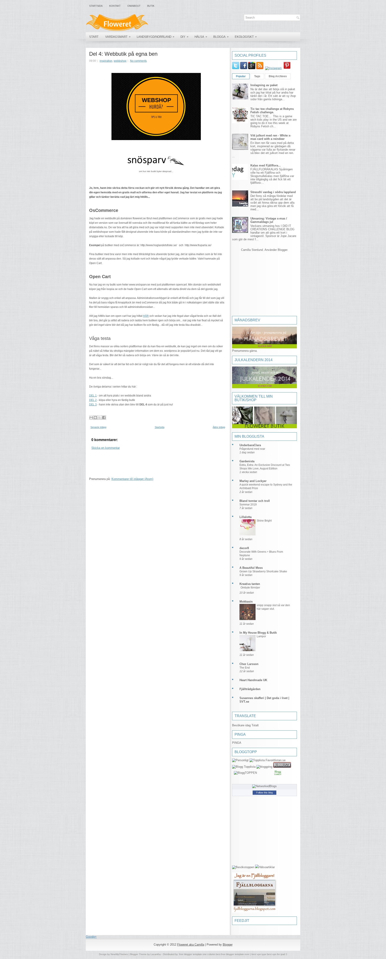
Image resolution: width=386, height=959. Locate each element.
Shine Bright (264, 520)
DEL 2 (93, 400)
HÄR (146, 316)
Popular (241, 76)
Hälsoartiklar (267, 867)
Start (94, 36)
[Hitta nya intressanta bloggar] (243, 867)
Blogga (221, 36)
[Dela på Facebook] (104, 417)
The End (244, 667)
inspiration (106, 60)
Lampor (261, 636)
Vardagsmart (117, 36)
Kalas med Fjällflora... (265, 165)
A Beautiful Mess (251, 567)
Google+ (91, 936)
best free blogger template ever (232, 954)
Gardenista (246, 461)
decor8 (244, 548)
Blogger (282, 249)
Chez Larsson (248, 664)
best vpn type (259, 954)
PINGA (236, 742)
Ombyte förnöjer (250, 587)
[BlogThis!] (95, 417)
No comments (138, 60)
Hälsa (201, 36)
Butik (150, 5)
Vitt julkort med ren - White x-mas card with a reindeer (270, 137)
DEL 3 (93, 404)
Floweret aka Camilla (190, 944)
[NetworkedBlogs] (264, 786)
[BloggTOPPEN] (245, 772)
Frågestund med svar (252, 448)
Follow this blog (264, 792)
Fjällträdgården (249, 689)
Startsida (96, 5)
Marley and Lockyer (252, 481)
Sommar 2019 (248, 504)
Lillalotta (245, 517)
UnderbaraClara (250, 445)
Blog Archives (278, 76)
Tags (257, 76)
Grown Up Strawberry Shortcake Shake (263, 571)
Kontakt (115, 5)
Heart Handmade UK (253, 680)
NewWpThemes (119, 954)
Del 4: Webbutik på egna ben (123, 54)
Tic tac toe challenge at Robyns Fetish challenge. (272, 110)
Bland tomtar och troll (254, 501)
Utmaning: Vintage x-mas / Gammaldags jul (268, 220)
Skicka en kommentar (105, 448)
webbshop (120, 60)
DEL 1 (93, 395)
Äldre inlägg (219, 427)
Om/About (134, 5)
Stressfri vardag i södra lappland (273, 192)
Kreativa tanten (249, 584)
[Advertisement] (170, 465)
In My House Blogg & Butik (258, 632)
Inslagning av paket (263, 85)
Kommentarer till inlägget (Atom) (132, 479)
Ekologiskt (246, 36)
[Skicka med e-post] (91, 417)
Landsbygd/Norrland (155, 36)
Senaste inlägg (98, 427)
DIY (184, 36)
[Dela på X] (99, 417)
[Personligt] (240, 760)
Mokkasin (246, 601)
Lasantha (156, 954)
